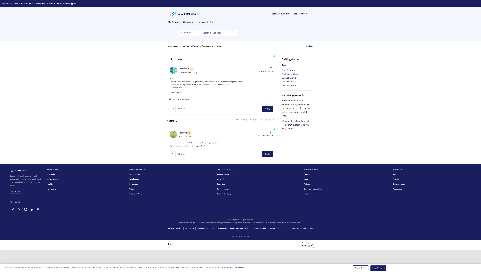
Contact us (15, 191)
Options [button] (309, 46)
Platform (185, 46)
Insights (50, 184)
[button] (173, 109)
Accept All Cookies (378, 268)
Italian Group (288, 81)
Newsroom (308, 194)
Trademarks (222, 228)
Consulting (221, 184)
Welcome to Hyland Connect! (295, 121)
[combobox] (219, 33)
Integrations (51, 189)
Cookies (179, 228)
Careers (306, 174)
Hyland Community (280, 13)
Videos (132, 189)
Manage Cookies (360, 268)
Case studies (51, 174)
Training (396, 179)
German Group (289, 85)
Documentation (399, 184)
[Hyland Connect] (184, 14)
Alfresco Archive (206, 46)
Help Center (287, 128)
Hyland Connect (173, 46)
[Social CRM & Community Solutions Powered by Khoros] (307, 245)
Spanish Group (289, 77)
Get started (41, 3)
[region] (240, 268)
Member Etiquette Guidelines (295, 124)
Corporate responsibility (313, 189)
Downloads (133, 184)
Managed (220, 179)
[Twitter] (19, 209)
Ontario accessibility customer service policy (269, 228)
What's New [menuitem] (173, 22)
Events (395, 174)
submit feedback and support (62, 3)
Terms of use (189, 228)
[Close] (477, 267)
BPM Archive (186, 99)
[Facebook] (13, 209)
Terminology (134, 179)
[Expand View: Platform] (192, 22)
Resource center (135, 174)
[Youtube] (38, 209)
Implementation (223, 174)
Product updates (135, 194)
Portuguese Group (290, 74)
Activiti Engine (176, 99)
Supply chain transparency (239, 228)
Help (295, 13)
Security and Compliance (206, 228)
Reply (267, 108)
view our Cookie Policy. (235, 267)
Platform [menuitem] (187, 22)
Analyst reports (52, 179)
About (306, 179)
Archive (179, 92)
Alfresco (194, 46)
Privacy (171, 228)
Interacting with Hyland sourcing (300, 228)
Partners (307, 184)
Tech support (398, 189)
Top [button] (171, 244)
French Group (288, 70)
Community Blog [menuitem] (206, 22)
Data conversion (223, 189)
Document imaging (224, 194)
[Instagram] (25, 209)
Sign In (304, 13)
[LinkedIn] (32, 209)
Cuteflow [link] (219, 46)
